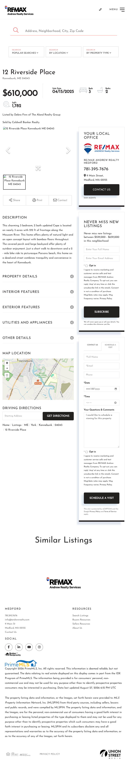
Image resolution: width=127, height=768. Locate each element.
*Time (87, 396)
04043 (58, 425)
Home (5, 425)
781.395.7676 (11, 615)
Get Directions (58, 416)
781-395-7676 (96, 169)
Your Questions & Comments (99, 410)
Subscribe (101, 312)
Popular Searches (24, 53)
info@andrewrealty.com (17, 620)
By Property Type (97, 53)
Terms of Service (110, 511)
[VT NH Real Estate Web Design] (110, 754)
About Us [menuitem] (77, 628)
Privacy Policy (106, 299)
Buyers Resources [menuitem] (81, 620)
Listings (16, 425)
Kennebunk (45, 425)
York (33, 425)
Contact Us (101, 189)
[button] (16, 30)
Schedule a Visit (110, 346)
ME (26, 425)
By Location (57, 53)
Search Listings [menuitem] (80, 615)
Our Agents (90, 198)
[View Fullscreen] (6, 375)
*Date (87, 383)
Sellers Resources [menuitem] (81, 624)
